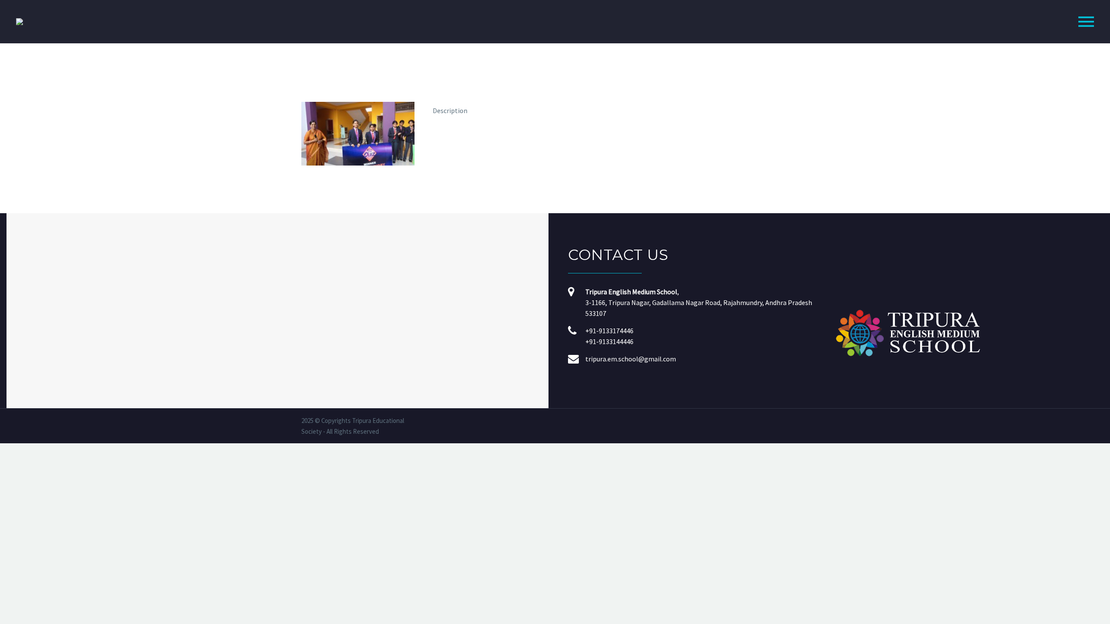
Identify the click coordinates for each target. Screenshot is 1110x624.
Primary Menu (1086, 21)
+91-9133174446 (609, 330)
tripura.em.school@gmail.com (630, 358)
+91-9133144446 (609, 341)
